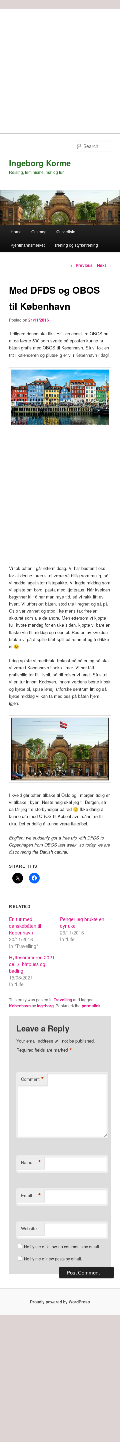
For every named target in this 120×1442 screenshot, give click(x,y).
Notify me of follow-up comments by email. (62, 1246)
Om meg (39, 231)
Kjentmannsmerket (28, 245)
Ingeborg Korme (40, 163)
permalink (91, 1006)
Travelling (63, 1000)
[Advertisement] (60, 69)
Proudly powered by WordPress (60, 1302)
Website (29, 1228)
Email (31, 1195)
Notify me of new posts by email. (53, 1258)
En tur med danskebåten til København (25, 926)
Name (31, 1162)
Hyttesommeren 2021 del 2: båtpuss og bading (32, 964)
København (20, 1006)
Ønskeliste (65, 231)
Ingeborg (45, 1006)
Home (16, 231)
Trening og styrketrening (76, 245)
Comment (32, 1079)
